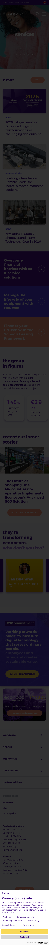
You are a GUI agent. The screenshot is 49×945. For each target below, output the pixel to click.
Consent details (8, 925)
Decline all (24, 937)
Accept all (24, 931)
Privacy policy (29, 925)
